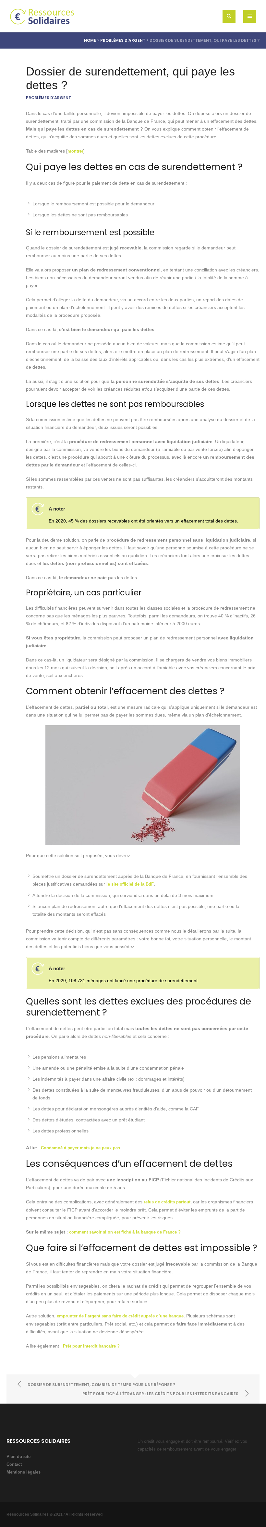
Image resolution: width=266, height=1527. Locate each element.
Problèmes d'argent (122, 40)
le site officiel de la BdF (130, 884)
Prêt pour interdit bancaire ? (91, 1346)
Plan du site (18, 1456)
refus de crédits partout (167, 1202)
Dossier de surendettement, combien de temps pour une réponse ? (101, 1384)
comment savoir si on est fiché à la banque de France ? (125, 1232)
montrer (75, 151)
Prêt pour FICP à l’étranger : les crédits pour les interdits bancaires (160, 1393)
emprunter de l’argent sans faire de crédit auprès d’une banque (120, 1316)
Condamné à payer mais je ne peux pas (80, 1147)
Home (90, 40)
